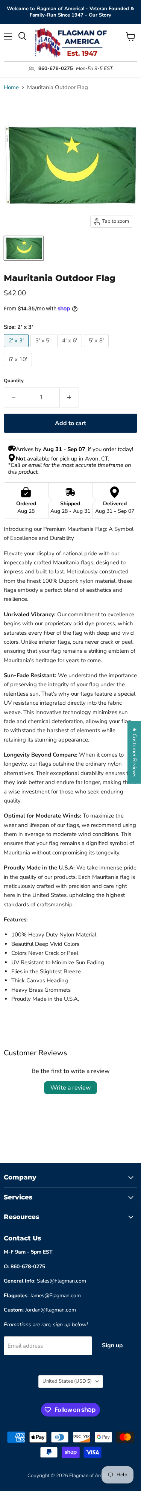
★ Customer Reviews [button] (134, 752)
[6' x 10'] (19, 368)
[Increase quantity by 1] (69, 397)
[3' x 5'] (43, 349)
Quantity (14, 381)
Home (11, 87)
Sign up (112, 1345)
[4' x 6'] (70, 349)
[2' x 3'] (17, 349)
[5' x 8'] (97, 349)
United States (67, 1381)
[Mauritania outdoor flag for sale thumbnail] (23, 248)
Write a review (70, 1088)
